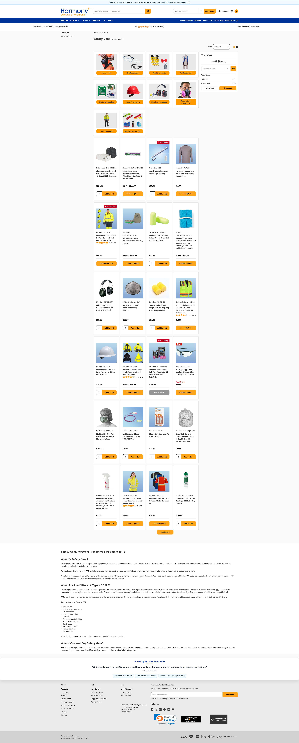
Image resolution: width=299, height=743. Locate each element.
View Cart (210, 88)
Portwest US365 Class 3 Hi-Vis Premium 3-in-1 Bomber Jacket (132, 372)
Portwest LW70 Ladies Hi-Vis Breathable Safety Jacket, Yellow (133, 500)
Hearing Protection (159, 102)
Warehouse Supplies (132, 131)
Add (233, 69)
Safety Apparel (106, 131)
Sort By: (209, 47)
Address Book (126, 695)
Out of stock (159, 392)
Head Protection (133, 102)
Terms (71, 708)
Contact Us (207, 20)
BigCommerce (74, 736)
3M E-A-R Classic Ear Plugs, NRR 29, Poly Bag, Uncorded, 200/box (159, 307)
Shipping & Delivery (98, 699)
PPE (217, 590)
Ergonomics (106, 73)
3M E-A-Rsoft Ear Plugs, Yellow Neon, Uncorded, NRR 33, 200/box (159, 237)
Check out (228, 88)
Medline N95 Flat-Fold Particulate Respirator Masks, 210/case (105, 436)
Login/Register (126, 689)
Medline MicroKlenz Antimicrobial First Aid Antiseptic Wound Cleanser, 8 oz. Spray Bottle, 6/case (105, 503)
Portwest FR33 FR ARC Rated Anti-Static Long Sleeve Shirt (185, 173)
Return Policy (96, 702)
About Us (64, 689)
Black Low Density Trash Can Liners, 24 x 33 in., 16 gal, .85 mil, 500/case (106, 173)
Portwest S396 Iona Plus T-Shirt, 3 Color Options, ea (159, 500)
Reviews (64, 712)
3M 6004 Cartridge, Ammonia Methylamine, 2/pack (133, 240)
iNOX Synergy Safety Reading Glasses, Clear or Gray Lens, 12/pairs (185, 372)
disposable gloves (104, 571)
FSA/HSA (64, 695)
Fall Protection (186, 73)
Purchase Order (97, 695)
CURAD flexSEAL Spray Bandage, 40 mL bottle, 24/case (185, 500)
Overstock (96, 20)
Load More (165, 532)
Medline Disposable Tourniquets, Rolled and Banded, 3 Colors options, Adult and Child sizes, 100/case (186, 243)
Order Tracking (97, 692)
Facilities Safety (159, 73)
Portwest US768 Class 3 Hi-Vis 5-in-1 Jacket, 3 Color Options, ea (106, 237)
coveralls (153, 571)
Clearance (86, 20)
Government (66, 699)
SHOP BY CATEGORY (69, 20)
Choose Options (132, 194)
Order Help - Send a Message (226, 20)
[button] (165, 719)
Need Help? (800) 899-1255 (190, 20)
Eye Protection (133, 73)
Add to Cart (210, 11)
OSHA (231, 576)
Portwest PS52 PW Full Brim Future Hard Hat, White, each (105, 372)
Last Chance (107, 20)
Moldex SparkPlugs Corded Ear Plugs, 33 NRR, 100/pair (131, 436)
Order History (126, 692)
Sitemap (64, 715)
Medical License (67, 702)
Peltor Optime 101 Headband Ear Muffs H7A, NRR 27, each (104, 307)
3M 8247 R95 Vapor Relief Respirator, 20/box (131, 307)
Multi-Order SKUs (68, 705)
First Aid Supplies (106, 102)
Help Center (95, 689)
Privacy (63, 708)
